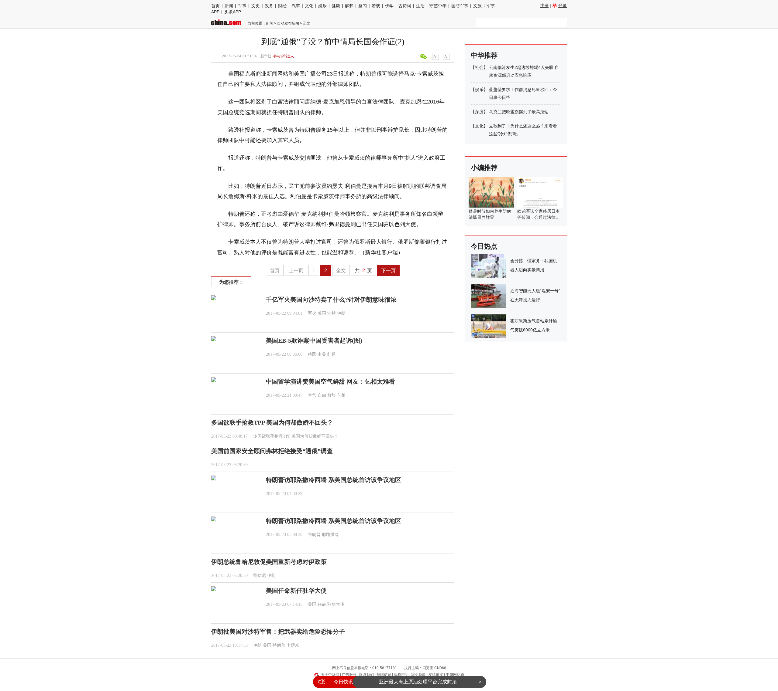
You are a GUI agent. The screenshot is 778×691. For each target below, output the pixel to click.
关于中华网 (330, 674)
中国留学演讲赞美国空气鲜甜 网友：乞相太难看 (330, 381)
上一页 (296, 270)
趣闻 (362, 5)
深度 (479, 111)
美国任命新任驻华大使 (296, 590)
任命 (322, 604)
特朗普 (314, 534)
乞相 (341, 395)
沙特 (331, 313)
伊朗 (341, 313)
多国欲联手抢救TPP (271, 436)
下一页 (388, 270)
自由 (322, 395)
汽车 (295, 5)
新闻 (229, 5)
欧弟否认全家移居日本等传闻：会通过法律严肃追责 (538, 217)
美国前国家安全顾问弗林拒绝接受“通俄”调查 (272, 451)
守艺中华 (437, 5)
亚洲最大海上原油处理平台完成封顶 (418, 681)
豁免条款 (418, 674)
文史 (255, 5)
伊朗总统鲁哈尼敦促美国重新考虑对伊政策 (269, 561)
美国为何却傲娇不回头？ (314, 436)
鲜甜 (331, 395)
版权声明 (401, 674)
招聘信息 (384, 674)
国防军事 (459, 5)
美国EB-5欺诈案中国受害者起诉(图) (314, 340)
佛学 (389, 5)
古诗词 (404, 5)
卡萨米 (293, 645)
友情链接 (436, 674)
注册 (544, 5)
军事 (242, 5)
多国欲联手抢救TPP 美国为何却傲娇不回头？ (272, 422)
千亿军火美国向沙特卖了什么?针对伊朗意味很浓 (331, 299)
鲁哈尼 (259, 575)
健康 (336, 5)
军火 (312, 313)
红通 (331, 354)
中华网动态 (455, 674)
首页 (215, 5)
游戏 (376, 5)
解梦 (349, 5)
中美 (322, 354)
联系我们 (366, 674)
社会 (479, 67)
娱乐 (322, 5)
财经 (282, 5)
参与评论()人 (283, 56)
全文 (341, 270)
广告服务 (349, 674)
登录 (562, 5)
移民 (312, 354)
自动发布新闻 (288, 23)
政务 (269, 5)
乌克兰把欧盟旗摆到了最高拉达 (519, 111)
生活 (420, 5)
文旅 (477, 5)
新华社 (265, 56)
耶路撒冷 (330, 534)
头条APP (232, 11)
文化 (309, 5)
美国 (322, 313)
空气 (312, 395)
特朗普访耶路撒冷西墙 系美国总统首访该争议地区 (333, 479)
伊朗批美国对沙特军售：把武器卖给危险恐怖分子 (278, 631)
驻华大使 (335, 604)
